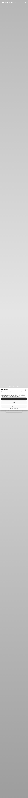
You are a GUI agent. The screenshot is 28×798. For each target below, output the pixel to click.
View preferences (14, 406)
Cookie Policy (10, 408)
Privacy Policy (16, 408)
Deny (14, 402)
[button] (26, 390)
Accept (14, 399)
